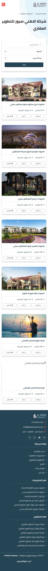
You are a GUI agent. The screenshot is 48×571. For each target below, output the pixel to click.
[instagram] (44, 437)
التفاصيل (9, 116)
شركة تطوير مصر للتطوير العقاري (31, 541)
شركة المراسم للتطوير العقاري (32, 532)
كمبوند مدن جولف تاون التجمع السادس (29, 504)
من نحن (41, 472)
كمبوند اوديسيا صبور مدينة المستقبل (28, 151)
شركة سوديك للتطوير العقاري (32, 524)
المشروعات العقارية (36, 455)
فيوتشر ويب (22, 561)
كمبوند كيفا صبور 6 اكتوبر (33, 293)
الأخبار (42, 464)
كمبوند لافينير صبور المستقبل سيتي (29, 246)
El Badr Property (11, 555)
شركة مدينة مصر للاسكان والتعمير (30, 545)
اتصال (23, 116)
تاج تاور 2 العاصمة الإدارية (34, 496)
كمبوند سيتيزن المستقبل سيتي (31, 509)
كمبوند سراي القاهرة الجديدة (32, 488)
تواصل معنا (40, 468)
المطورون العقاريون (36, 460)
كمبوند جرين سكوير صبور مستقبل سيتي (27, 104)
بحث (24, 64)
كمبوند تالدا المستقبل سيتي (33, 492)
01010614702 (37, 422)
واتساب (37, 116)
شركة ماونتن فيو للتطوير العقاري (31, 528)
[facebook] (30, 437)
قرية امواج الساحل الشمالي (33, 340)
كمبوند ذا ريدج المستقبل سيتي (31, 199)
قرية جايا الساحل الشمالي (34, 388)
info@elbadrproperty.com (33, 427)
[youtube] (39, 437)
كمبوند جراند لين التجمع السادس (31, 500)
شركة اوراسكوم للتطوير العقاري (31, 537)
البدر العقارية (39, 451)
